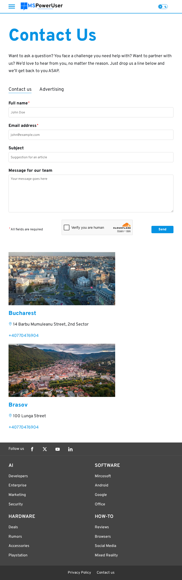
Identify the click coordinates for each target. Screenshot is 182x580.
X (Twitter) (45, 449)
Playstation (18, 555)
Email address (23, 126)
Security (16, 504)
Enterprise (18, 485)
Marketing (17, 495)
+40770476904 (24, 336)
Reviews (102, 527)
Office (100, 504)
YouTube (57, 449)
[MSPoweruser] (42, 6)
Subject (16, 148)
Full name (19, 103)
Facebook (32, 449)
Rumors (15, 536)
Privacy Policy (79, 573)
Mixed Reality (106, 555)
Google (101, 495)
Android (101, 485)
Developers (18, 476)
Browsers (103, 536)
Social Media (105, 546)
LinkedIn (70, 449)
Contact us (105, 573)
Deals (13, 527)
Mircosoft (103, 476)
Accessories (19, 546)
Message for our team (30, 170)
